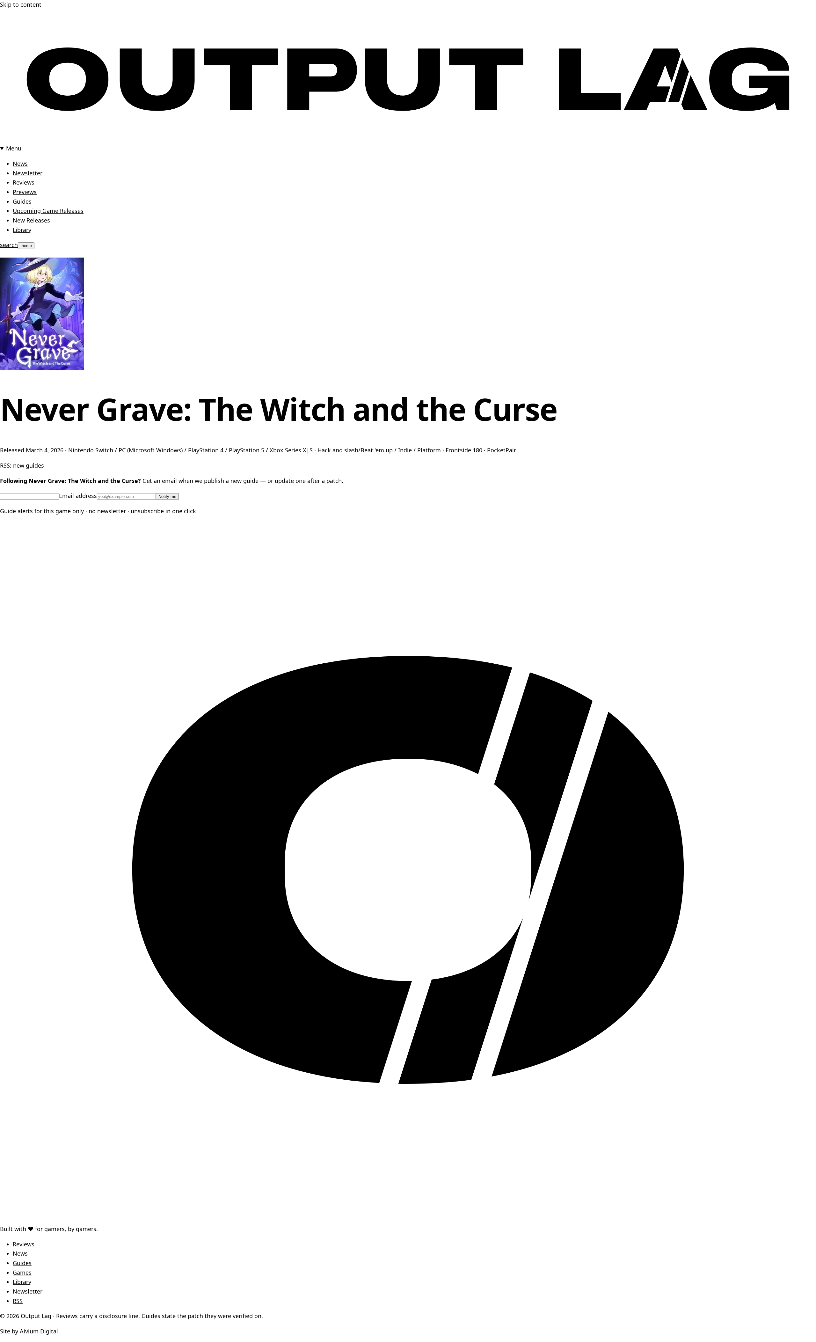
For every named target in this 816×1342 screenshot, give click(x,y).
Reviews (23, 182)
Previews (25, 192)
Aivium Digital (39, 1331)
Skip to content (20, 4)
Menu (13, 148)
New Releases (31, 220)
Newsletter (27, 173)
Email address (78, 496)
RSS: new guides (22, 465)
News (20, 163)
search (9, 245)
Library (22, 230)
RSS (18, 1301)
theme (26, 245)
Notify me (167, 496)
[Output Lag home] (408, 138)
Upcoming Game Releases (48, 211)
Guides (22, 201)
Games (22, 1272)
